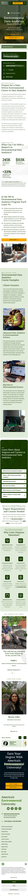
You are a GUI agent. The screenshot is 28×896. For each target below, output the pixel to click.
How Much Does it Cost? (9, 481)
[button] (26, 864)
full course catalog (16, 519)
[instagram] (16, 808)
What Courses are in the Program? (12, 490)
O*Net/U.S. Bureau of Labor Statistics (12, 181)
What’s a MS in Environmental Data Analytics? (12, 476)
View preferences (14, 889)
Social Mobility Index (21, 587)
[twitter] (19, 808)
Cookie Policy (10, 893)
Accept (14, 881)
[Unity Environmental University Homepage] (4, 3)
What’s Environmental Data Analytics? (13, 471)
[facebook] (12, 808)
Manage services (13, 877)
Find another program (15, 13)
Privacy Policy (16, 893)
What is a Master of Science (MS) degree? (12, 495)
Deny (14, 885)
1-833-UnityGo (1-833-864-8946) (12, 821)
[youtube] (8, 808)
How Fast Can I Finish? (9, 485)
